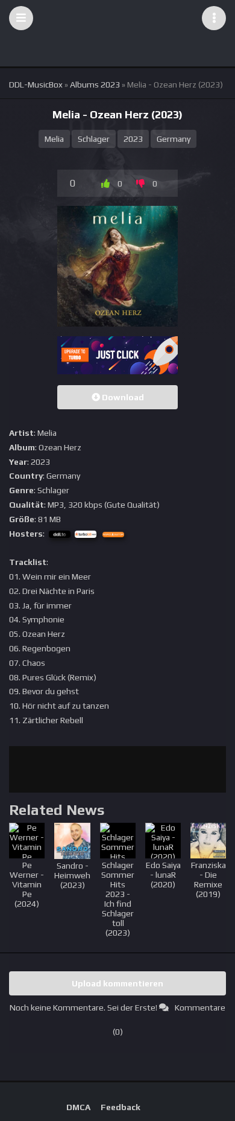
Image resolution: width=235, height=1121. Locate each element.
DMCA (78, 1107)
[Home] (117, 18)
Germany (173, 139)
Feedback (120, 1107)
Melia (54, 139)
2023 (133, 139)
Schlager (94, 139)
